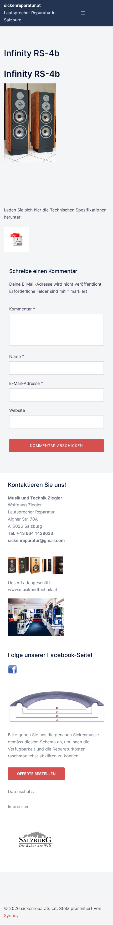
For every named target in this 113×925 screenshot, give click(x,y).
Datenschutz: (21, 791)
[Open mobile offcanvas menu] (83, 13)
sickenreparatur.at (22, 5)
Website (17, 410)
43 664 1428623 (36, 533)
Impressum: (19, 806)
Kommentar (22, 309)
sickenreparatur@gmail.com (36, 540)
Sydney (11, 915)
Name (16, 356)
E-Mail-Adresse (26, 383)
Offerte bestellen (36, 773)
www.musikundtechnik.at (32, 589)
